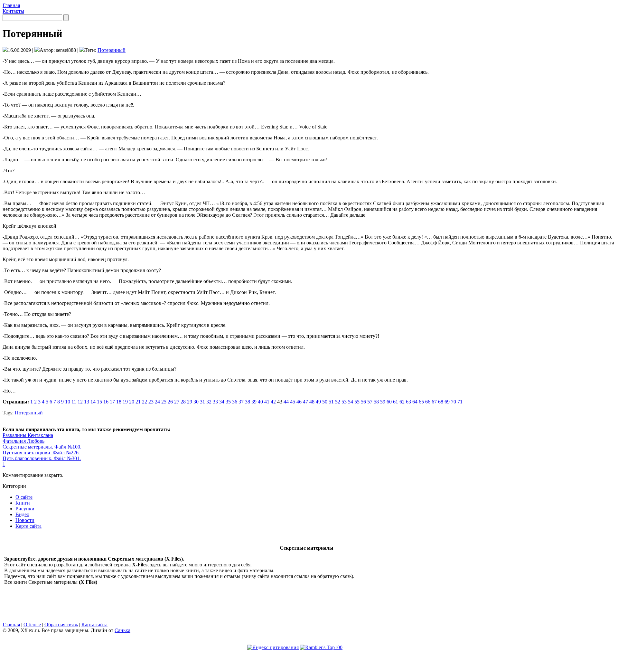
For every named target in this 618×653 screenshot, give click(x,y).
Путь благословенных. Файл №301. (42, 458)
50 (324, 401)
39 (254, 401)
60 (389, 401)
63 (408, 401)
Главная (11, 5)
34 (221, 401)
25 (163, 401)
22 (144, 401)
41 (266, 401)
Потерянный (112, 50)
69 (447, 401)
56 (363, 401)
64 (414, 401)
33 (215, 401)
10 (67, 401)
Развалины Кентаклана (28, 435)
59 (382, 401)
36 (234, 401)
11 (73, 401)
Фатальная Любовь (23, 441)
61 (395, 401)
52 (337, 401)
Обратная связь (61, 624)
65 (421, 401)
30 (196, 401)
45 (292, 401)
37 (241, 401)
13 (86, 401)
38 (247, 401)
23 (151, 401)
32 (208, 401)
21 (138, 401)
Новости (24, 520)
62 (402, 401)
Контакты (13, 11)
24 (157, 401)
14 (93, 401)
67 (434, 401)
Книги (22, 503)
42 (273, 401)
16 (105, 401)
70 (453, 401)
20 (131, 401)
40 (260, 401)
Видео (22, 514)
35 (228, 401)
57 (369, 401)
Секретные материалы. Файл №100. (42, 447)
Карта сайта (28, 526)
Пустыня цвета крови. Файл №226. (41, 452)
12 (80, 401)
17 (112, 401)
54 (350, 401)
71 (460, 401)
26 (170, 401)
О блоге (32, 624)
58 (376, 401)
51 (331, 401)
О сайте (24, 497)
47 (305, 401)
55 (357, 401)
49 (318, 401)
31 (202, 401)
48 (311, 401)
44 (286, 401)
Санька (122, 630)
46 (299, 401)
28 (183, 401)
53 (344, 401)
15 (99, 401)
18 (118, 401)
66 (427, 401)
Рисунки (24, 508)
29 (189, 401)
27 (176, 401)
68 (440, 401)
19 (125, 401)
